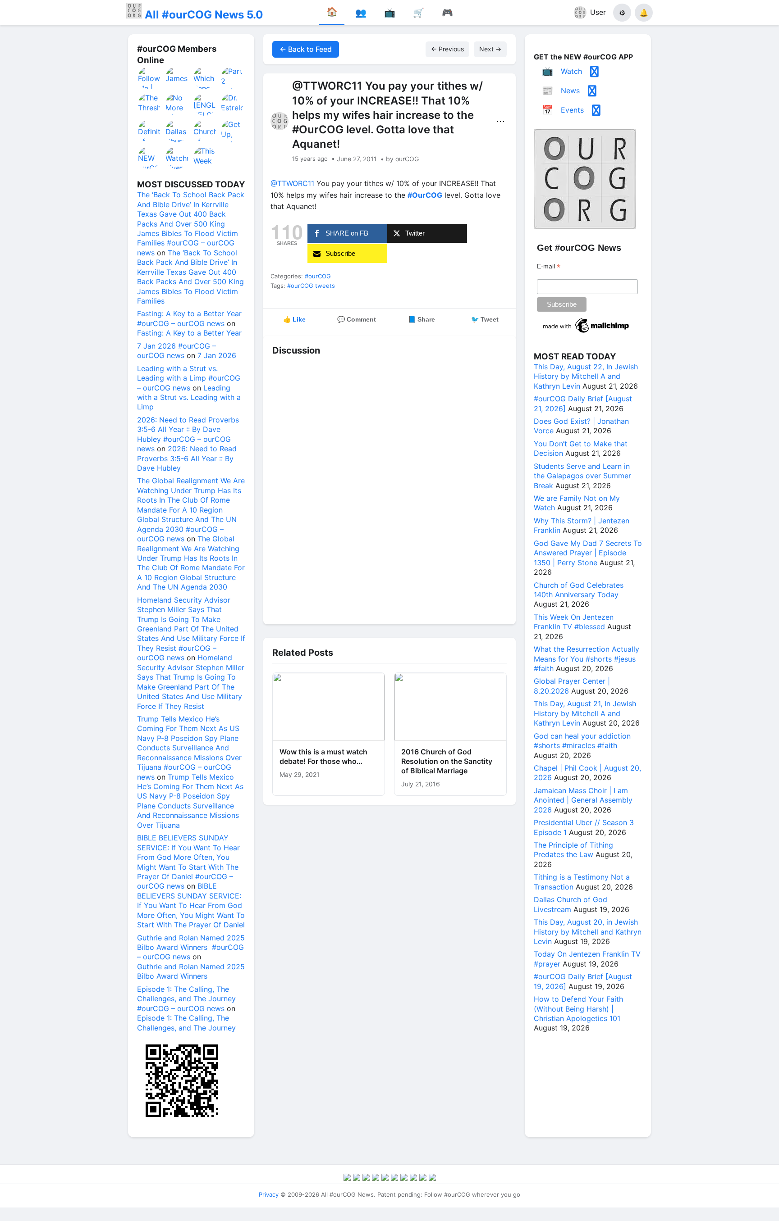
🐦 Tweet (485, 319)
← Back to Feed (306, 49)
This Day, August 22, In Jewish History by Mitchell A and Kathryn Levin (586, 376)
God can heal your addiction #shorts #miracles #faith (582, 740)
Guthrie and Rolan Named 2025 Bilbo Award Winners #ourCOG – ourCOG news (191, 947)
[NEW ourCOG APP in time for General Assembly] (149, 157)
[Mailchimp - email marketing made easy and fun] (586, 332)
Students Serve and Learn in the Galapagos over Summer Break (582, 476)
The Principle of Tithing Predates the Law (573, 849)
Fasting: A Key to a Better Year (189, 332)
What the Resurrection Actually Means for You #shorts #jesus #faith (586, 659)
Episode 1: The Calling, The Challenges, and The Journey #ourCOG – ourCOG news (186, 999)
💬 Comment (356, 319)
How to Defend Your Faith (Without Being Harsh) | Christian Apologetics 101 (578, 1008)
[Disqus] (389, 490)
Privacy (269, 1194)
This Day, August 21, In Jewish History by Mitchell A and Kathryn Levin (585, 713)
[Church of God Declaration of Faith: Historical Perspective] (205, 131)
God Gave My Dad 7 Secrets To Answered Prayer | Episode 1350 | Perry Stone (588, 553)
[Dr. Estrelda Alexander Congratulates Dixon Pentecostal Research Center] (232, 104)
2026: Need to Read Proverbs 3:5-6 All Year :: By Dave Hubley (187, 458)
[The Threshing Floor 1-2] (149, 104)
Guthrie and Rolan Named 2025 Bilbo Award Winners (191, 971)
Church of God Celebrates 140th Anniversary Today (578, 590)
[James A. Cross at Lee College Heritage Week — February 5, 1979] (177, 78)
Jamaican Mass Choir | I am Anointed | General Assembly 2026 (583, 800)
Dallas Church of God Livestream (570, 904)
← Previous (447, 49)
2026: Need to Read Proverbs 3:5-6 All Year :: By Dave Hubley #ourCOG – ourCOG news (188, 434)
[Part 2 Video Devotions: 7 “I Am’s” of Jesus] (232, 78)
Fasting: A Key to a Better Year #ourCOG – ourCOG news (189, 318)
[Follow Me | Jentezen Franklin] (149, 78)
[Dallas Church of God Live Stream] (177, 131)
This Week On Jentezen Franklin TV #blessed (574, 622)
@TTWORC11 (292, 183)
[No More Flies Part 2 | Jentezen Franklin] (177, 104)
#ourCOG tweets (311, 285)
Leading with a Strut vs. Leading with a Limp (189, 397)
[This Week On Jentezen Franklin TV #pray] (205, 157)
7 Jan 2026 (216, 355)
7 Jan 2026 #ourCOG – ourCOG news (176, 350)
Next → (490, 49)
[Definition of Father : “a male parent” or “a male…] (149, 131)
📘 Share (421, 319)
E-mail (548, 266)
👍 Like (294, 319)
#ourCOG (318, 276)
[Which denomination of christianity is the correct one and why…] (205, 78)
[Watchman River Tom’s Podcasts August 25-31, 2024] (177, 157)
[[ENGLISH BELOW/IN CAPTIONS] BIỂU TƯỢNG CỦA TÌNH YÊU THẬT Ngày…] (205, 104)
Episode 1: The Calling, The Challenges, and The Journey (186, 1022)
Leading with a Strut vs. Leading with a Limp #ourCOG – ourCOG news (188, 378)
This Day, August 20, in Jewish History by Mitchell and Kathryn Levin (588, 931)
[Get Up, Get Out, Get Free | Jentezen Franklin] (232, 131)
